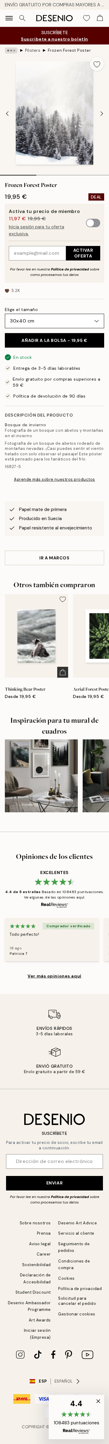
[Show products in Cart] (100, 18)
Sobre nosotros (35, 1223)
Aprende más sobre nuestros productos (54, 479)
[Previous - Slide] (7, 113)
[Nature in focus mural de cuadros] (41, 775)
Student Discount (33, 1292)
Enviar (54, 1183)
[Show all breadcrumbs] (11, 50)
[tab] (18, 173)
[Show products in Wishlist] (86, 18)
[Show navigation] (9, 18)
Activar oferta (83, 253)
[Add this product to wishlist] (97, 64)
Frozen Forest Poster (69, 50)
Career (44, 1254)
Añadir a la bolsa (54, 340)
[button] (76, 1417)
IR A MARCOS (54, 558)
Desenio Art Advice (77, 1223)
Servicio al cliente (76, 1233)
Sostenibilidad (36, 1264)
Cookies (66, 1278)
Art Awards (40, 1320)
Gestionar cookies (76, 1314)
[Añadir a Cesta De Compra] (62, 672)
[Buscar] (22, 18)
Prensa (44, 1233)
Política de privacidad (70, 269)
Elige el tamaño (21, 309)
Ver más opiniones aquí (54, 976)
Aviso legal (40, 1243)
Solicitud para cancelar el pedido (77, 1301)
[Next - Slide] (102, 113)
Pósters (33, 50)
